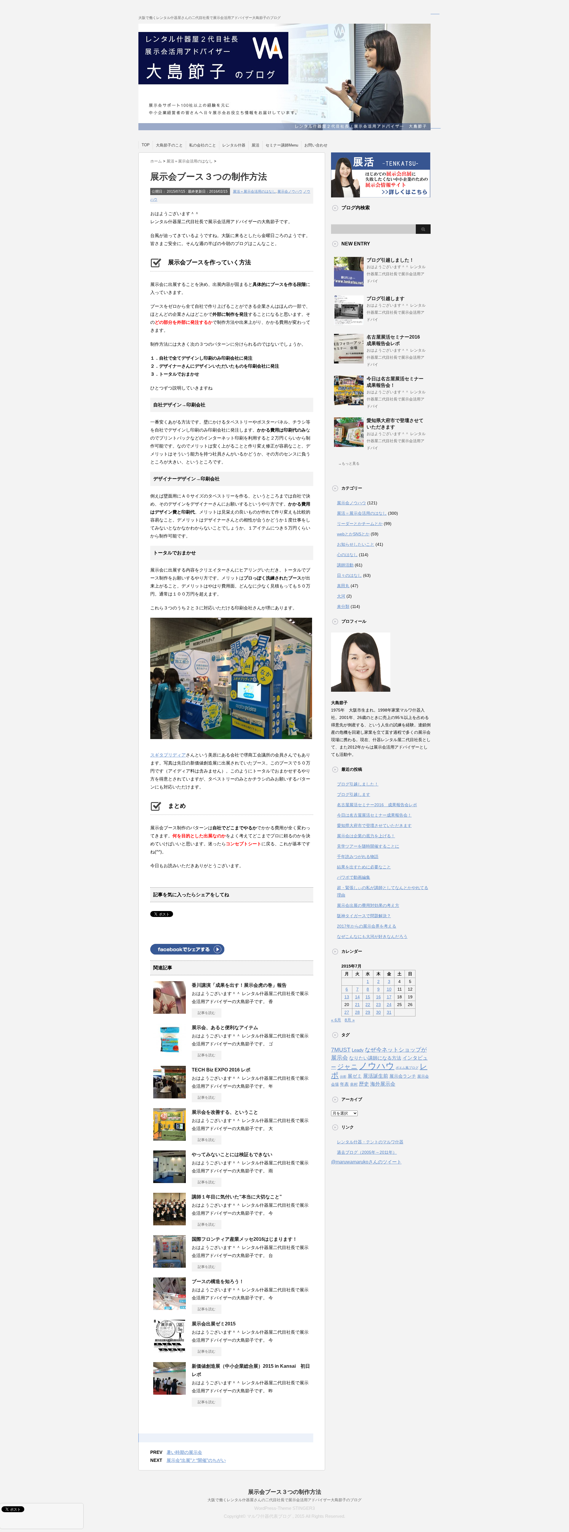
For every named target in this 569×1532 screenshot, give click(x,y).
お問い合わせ (315, 145)
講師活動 (345, 565)
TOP (146, 145)
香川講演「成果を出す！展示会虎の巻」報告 (239, 985)
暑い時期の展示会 (184, 1452)
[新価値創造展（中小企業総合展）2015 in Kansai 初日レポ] (169, 1392)
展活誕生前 (375, 1076)
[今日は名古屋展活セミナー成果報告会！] (349, 402)
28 (357, 1012)
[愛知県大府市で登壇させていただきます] (349, 444)
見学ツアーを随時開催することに (368, 846)
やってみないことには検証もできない (232, 1154)
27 (346, 1012)
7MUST (341, 1049)
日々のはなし (349, 575)
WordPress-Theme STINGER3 (284, 1508)
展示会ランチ (402, 1076)
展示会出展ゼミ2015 (214, 1323)
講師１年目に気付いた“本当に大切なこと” (237, 1196)
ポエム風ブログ (407, 1067)
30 (378, 1012)
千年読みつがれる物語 (357, 856)
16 (378, 996)
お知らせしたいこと (355, 544)
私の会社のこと (202, 145)
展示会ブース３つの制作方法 (284, 1492)
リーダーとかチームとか (360, 523)
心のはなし (347, 554)
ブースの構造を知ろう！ (218, 1281)
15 (367, 996)
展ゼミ (355, 1076)
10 (389, 989)
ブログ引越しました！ (390, 260)
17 (389, 996)
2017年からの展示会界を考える (366, 926)
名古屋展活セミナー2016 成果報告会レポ (377, 804)
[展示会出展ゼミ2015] (169, 1350)
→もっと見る (348, 463)
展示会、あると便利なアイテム (225, 1027)
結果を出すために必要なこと (364, 867)
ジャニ (347, 1066)
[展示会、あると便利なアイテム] (169, 1053)
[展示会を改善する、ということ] (169, 1138)
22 (367, 1004)
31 (389, 1012)
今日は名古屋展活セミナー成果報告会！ (374, 815)
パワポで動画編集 (353, 877)
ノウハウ (376, 1066)
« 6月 (336, 1020)
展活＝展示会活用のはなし (254, 191)
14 (357, 996)
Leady (358, 1050)
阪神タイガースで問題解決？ (364, 915)
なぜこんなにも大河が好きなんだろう (372, 936)
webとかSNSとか (353, 534)
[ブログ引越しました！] (349, 284)
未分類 (343, 606)
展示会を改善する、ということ (225, 1112)
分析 (343, 1076)
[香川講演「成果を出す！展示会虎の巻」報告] (169, 1011)
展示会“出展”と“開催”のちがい (196, 1460)
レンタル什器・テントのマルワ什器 (370, 1142)
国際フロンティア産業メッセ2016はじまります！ (244, 1239)
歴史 (364, 1084)
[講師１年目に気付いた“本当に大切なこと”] (169, 1223)
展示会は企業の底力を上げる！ (366, 835)
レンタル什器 (233, 145)
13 (346, 996)
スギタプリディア (168, 754)
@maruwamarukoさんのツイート (366, 1161)
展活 (255, 145)
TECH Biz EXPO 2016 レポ (221, 1069)
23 (378, 1004)
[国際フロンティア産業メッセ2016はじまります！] (169, 1265)
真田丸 (343, 585)
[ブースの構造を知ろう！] (169, 1307)
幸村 (354, 1084)
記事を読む (206, 1013)
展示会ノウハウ (289, 191)
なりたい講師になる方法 (375, 1058)
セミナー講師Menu (282, 145)
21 (357, 1004)
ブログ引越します (386, 298)
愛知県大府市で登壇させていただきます (374, 825)
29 (367, 1012)
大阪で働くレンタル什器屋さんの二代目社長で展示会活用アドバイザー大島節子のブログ (284, 1500)
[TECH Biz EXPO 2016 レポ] (169, 1096)
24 (389, 1004)
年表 (344, 1084)
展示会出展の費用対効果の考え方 (368, 905)
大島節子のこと (169, 145)
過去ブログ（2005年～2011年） (367, 1152)
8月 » (350, 1020)
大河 (341, 596)
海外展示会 (382, 1084)
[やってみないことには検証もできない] (169, 1180)
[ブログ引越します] (349, 322)
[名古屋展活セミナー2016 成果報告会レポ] (349, 361)
